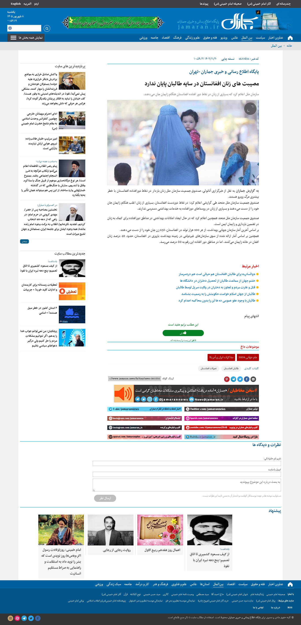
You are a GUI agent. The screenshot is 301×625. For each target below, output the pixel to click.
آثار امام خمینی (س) (259, 3)
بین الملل (276, 46)
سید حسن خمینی (151, 594)
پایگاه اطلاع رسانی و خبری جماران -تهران (224, 72)
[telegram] (24, 618)
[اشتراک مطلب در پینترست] (227, 379)
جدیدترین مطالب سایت (69, 254)
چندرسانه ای (283, 3)
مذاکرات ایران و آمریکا (221, 357)
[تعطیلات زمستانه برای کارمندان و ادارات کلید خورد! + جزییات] (72, 291)
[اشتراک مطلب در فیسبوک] (246, 379)
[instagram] (10, 618)
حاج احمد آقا (217, 594)
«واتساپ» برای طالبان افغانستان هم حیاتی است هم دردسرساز (217, 274)
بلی (181, 333)
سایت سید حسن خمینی (242, 601)
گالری (166, 594)
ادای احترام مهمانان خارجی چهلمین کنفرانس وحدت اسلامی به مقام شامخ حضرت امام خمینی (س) (39, 121)
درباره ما (275, 607)
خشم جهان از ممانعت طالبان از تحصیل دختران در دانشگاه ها (218, 281)
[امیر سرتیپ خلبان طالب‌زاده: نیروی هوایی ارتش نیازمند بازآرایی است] (72, 145)
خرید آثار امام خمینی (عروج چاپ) (213, 601)
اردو (36, 3)
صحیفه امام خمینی (275, 594)
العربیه (27, 3)
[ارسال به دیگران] (253, 379)
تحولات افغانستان (209, 368)
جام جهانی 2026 (248, 357)
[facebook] (38, 618)
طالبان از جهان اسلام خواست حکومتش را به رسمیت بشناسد (218, 294)
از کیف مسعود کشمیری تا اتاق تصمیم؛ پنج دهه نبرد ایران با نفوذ (38, 268)
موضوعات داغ (250, 347)
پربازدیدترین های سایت (70, 66)
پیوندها (204, 3)
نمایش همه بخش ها (31, 38)
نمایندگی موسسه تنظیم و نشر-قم (180, 601)
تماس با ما (258, 607)
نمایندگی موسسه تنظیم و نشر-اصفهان (146, 601)
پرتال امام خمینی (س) (265, 601)
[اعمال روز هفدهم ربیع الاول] (160, 530)
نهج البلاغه (135, 594)
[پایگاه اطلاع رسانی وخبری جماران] (217, 21)
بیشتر (24, 241)
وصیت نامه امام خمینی (182, 594)
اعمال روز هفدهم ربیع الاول (162, 550)
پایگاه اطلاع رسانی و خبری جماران (244, 617)
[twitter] (31, 618)
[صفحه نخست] (290, 38)
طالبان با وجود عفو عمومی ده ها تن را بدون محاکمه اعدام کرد (217, 300)
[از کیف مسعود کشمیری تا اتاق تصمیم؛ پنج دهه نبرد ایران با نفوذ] (72, 268)
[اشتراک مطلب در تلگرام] (233, 379)
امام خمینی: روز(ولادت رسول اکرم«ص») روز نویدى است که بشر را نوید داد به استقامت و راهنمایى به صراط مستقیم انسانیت (61, 562)
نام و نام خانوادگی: (272, 459)
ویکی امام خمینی (76, 601)
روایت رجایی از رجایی (117, 550)
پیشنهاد (275, 511)
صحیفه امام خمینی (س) (228, 3)
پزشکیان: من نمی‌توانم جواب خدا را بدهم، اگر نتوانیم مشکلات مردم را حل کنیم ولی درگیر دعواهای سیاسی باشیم (38, 338)
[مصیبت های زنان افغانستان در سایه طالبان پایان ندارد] (183, 142)
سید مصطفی (202, 594)
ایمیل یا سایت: (274, 470)
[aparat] (17, 618)
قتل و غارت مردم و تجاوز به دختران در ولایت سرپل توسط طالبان (216, 287)
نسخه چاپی (227, 59)
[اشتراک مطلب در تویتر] (240, 379)
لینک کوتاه (168, 378)
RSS (290, 607)
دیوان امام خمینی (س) (237, 594)
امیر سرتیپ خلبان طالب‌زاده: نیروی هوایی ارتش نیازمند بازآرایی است (41, 143)
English (16, 3)
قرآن (126, 594)
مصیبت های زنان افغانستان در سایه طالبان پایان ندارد (202, 84)
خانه (289, 46)
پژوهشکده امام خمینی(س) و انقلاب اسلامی (106, 601)
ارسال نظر (105, 498)
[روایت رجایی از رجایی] (111, 530)
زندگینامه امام (257, 594)
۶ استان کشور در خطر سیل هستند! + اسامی (42, 310)
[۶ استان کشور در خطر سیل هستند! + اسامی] (72, 314)
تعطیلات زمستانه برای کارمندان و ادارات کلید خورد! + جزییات (39, 287)
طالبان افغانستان (231, 368)
